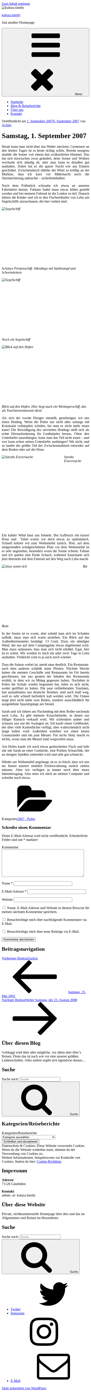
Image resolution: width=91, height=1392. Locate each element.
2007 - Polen (26, 819)
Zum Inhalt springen (16, 3)
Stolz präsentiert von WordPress (24, 1388)
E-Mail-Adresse (14, 891)
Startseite (17, 102)
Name (7, 883)
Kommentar (10, 847)
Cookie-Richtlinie (49, 1161)
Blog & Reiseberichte (26, 106)
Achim (6, 125)
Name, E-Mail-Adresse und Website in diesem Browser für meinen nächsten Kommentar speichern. (45, 910)
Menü (78, 94)
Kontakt (16, 114)
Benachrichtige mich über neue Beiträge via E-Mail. (43, 931)
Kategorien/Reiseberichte (19, 1133)
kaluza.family (11, 15)
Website (7, 899)
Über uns (17, 110)
